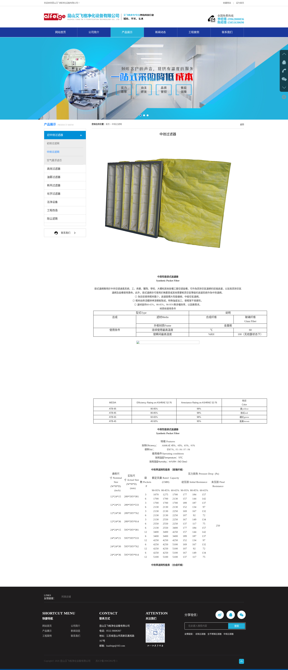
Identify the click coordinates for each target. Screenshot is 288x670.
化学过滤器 (53, 193)
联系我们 (227, 32)
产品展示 (127, 32)
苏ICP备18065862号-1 (107, 661)
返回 (242, 124)
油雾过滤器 (53, 177)
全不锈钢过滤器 (215, 634)
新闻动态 (160, 32)
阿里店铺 (66, 596)
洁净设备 (52, 202)
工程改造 (52, 210)
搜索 (236, 626)
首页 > (108, 124)
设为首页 (240, 3)
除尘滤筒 (52, 218)
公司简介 (93, 32)
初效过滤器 (201, 634)
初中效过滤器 (55, 135)
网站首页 (60, 32)
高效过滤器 (53, 168)
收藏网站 (227, 3)
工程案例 (193, 32)
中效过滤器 (229, 634)
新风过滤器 (53, 185)
